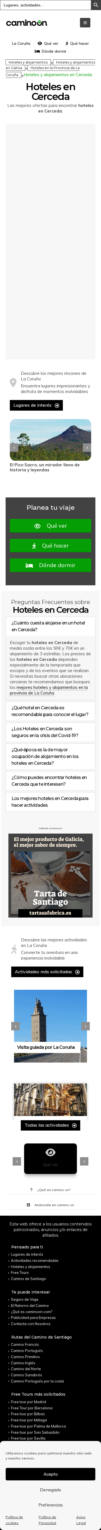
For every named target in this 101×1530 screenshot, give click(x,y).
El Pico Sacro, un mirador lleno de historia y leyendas (45, 467)
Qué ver (51, 43)
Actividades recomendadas (35, 1260)
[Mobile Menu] (85, 22)
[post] (50, 440)
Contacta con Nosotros (30, 1323)
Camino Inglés (23, 1363)
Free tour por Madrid (28, 1402)
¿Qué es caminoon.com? (31, 1311)
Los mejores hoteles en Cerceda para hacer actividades (50, 802)
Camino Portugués (27, 1350)
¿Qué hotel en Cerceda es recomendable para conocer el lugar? (50, 711)
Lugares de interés (33, 405)
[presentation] (14, 447)
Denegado (50, 1489)
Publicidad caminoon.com (50, 828)
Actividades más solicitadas (44, 971)
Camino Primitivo (25, 1356)
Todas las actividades (47, 1125)
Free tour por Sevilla (28, 1438)
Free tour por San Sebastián (35, 1432)
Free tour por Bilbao (28, 1414)
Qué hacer (79, 43)
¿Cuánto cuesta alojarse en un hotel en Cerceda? (48, 626)
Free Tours (20, 1272)
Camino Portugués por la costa (37, 1381)
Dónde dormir (54, 51)
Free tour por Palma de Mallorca (38, 1426)
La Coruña (21, 43)
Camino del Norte (26, 1369)
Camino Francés (25, 1344)
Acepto (50, 1474)
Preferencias (50, 1505)
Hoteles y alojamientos (28, 62)
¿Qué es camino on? (53, 1190)
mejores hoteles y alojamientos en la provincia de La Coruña (49, 690)
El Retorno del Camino (30, 1305)
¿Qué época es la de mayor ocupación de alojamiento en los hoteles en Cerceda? (45, 756)
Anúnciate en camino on (54, 1205)
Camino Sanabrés (26, 1375)
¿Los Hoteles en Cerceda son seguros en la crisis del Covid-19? (45, 732)
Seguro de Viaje (24, 1299)
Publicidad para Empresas (33, 1317)
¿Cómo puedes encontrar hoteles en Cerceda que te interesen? (49, 781)
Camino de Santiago (28, 1278)
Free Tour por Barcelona (31, 1408)
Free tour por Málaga (29, 1420)
